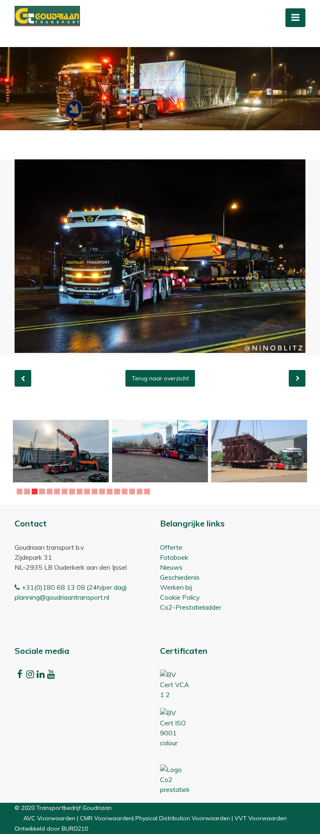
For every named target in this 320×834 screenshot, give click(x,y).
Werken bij (176, 587)
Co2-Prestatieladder (190, 607)
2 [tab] (28, 491)
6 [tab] (58, 491)
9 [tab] (80, 491)
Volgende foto (297, 378)
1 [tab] (20, 491)
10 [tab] (88, 491)
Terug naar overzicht (160, 378)
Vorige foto (23, 378)
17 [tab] (140, 491)
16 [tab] (133, 491)
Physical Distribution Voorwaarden (182, 818)
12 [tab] (103, 491)
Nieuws (171, 567)
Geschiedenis (180, 577)
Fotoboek (174, 557)
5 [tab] (50, 491)
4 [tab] (43, 491)
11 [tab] (96, 491)
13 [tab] (110, 491)
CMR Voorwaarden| (107, 818)
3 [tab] (35, 491)
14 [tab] (118, 491)
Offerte (171, 547)
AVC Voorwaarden (49, 818)
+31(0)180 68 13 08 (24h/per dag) (74, 587)
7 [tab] (65, 491)
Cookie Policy (180, 597)
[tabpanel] (61, 451)
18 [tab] (148, 491)
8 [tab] (73, 491)
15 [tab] (126, 491)
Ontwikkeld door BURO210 (51, 828)
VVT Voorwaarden (261, 818)
